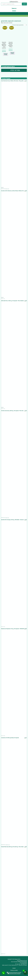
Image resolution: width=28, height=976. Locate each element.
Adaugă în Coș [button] (5, 54)
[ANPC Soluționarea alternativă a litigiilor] (14, 972)
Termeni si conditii (14, 970)
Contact (14, 10)
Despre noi (14, 8)
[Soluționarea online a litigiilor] (14, 973)
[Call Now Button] (3, 973)
